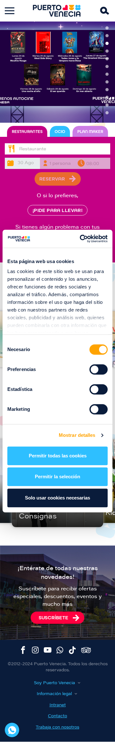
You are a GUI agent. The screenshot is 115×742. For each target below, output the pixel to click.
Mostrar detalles (77, 435)
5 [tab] (107, 58)
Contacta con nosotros (12, 730)
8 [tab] (107, 82)
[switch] (98, 369)
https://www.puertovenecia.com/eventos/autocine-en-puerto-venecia (57, 72)
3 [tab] (107, 43)
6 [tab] (107, 66)
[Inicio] (57, 10)
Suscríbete (53, 617)
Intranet (58, 705)
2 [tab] (107, 35)
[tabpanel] (57, 72)
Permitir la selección (57, 476)
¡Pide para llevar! (57, 210)
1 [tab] (107, 28)
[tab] (27, 131)
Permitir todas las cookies (58, 455)
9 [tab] (107, 89)
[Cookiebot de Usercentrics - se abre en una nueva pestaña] (81, 238)
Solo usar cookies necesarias (57, 497)
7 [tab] (107, 74)
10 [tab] (107, 97)
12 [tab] (107, 112)
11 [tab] (107, 105)
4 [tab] (107, 51)
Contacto (57, 716)
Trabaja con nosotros (57, 727)
